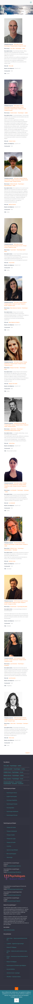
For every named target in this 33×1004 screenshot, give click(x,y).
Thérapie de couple (19, 11)
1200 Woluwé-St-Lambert (19, 423)
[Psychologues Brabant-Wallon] (14, 879)
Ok (16, 1000)
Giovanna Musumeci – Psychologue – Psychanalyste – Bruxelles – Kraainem (13, 782)
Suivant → (28, 752)
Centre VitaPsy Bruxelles (9, 930)
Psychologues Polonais (12, 815)
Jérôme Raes (11, 443)
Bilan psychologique (11, 853)
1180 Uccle (16, 717)
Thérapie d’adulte (14, 46)
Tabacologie (9, 857)
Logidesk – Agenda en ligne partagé (15, 943)
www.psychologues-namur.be (14, 866)
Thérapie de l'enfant (12, 604)
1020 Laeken (16, 105)
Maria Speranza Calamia (14, 322)
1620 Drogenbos (17, 658)
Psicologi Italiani (10, 807)
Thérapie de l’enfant (11, 827)
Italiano (25, 302)
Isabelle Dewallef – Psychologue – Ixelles (14, 769)
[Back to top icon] (16, 989)
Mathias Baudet (12, 204)
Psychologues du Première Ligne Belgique (16, 965)
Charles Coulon (12, 141)
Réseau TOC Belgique (11, 961)
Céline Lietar (11, 737)
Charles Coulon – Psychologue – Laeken (19, 112)
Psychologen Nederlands (12, 811)
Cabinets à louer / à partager (13, 973)
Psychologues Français (12, 804)
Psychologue (7, 46)
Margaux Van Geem (13, 383)
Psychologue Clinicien (15, 107)
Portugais (6, 659)
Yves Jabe (11, 65)
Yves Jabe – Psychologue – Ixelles (17, 48)
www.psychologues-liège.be (13, 901)
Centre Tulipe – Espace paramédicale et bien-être (17, 939)
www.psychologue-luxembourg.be (15, 889)
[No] (31, 997)
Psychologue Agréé (8, 245)
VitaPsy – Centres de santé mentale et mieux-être (17, 951)
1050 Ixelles (16, 44)
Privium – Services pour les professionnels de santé (17, 957)
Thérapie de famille (8, 110)
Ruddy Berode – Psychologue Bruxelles (18, 606)
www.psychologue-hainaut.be (14, 895)
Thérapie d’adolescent (15, 179)
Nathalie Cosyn (12, 561)
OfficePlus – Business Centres (14, 976)
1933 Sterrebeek (17, 542)
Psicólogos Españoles (12, 800)
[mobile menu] (30, 2)
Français (21, 44)
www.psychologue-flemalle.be (14, 872)
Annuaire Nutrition (11, 969)
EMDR (9, 424)
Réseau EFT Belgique (11, 947)
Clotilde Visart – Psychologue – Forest (13, 772)
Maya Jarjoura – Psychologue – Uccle (13, 778)
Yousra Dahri (11, 262)
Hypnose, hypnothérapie (9, 544)
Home (10, 11)
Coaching (9, 846)
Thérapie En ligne (11, 305)
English (20, 483)
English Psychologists (12, 796)
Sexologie (6, 484)
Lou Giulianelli (12, 503)
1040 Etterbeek (17, 601)
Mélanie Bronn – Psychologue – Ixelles (14, 775)
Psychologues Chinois (12, 792)
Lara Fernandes (12, 678)
